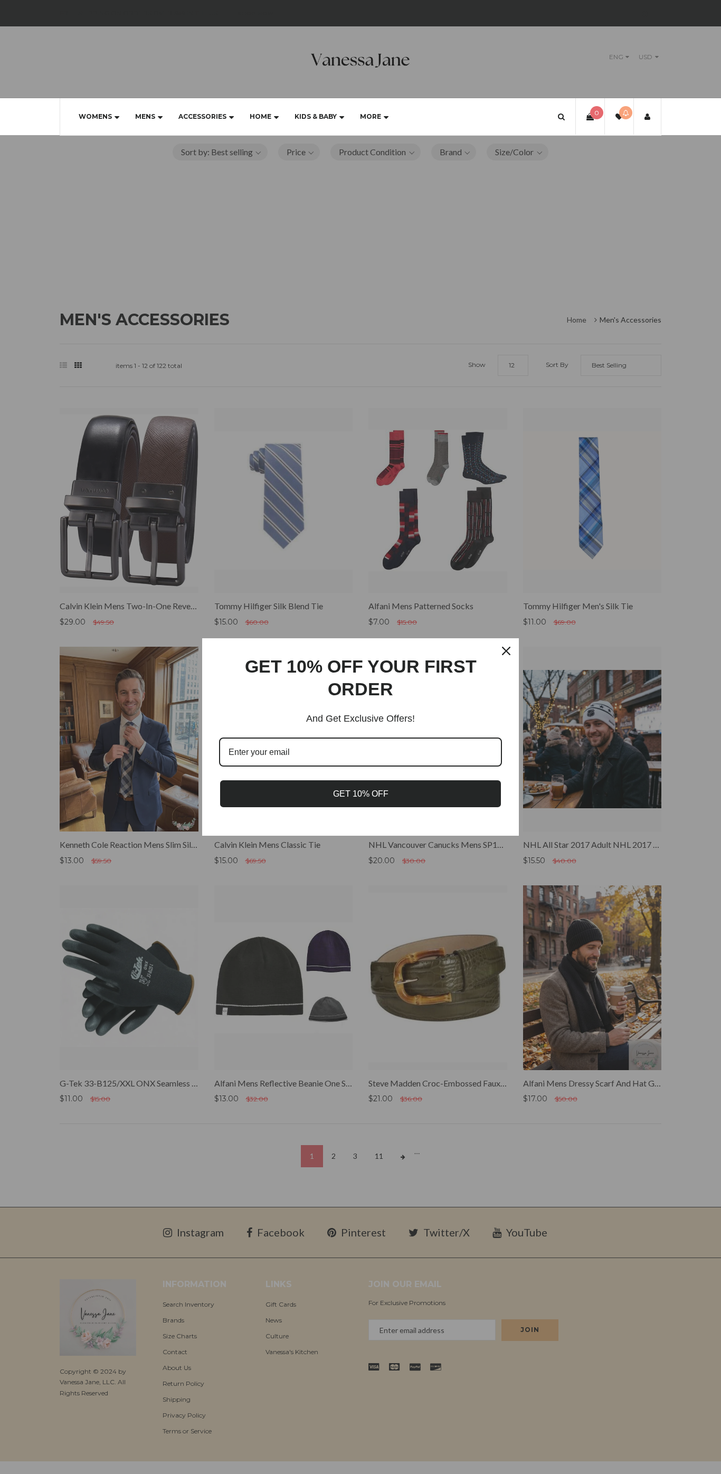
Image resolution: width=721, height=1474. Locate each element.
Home (260, 116)
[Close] (506, 651)
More (370, 116)
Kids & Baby (316, 116)
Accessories (202, 116)
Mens (145, 116)
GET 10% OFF (360, 793)
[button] (561, 116)
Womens (95, 116)
